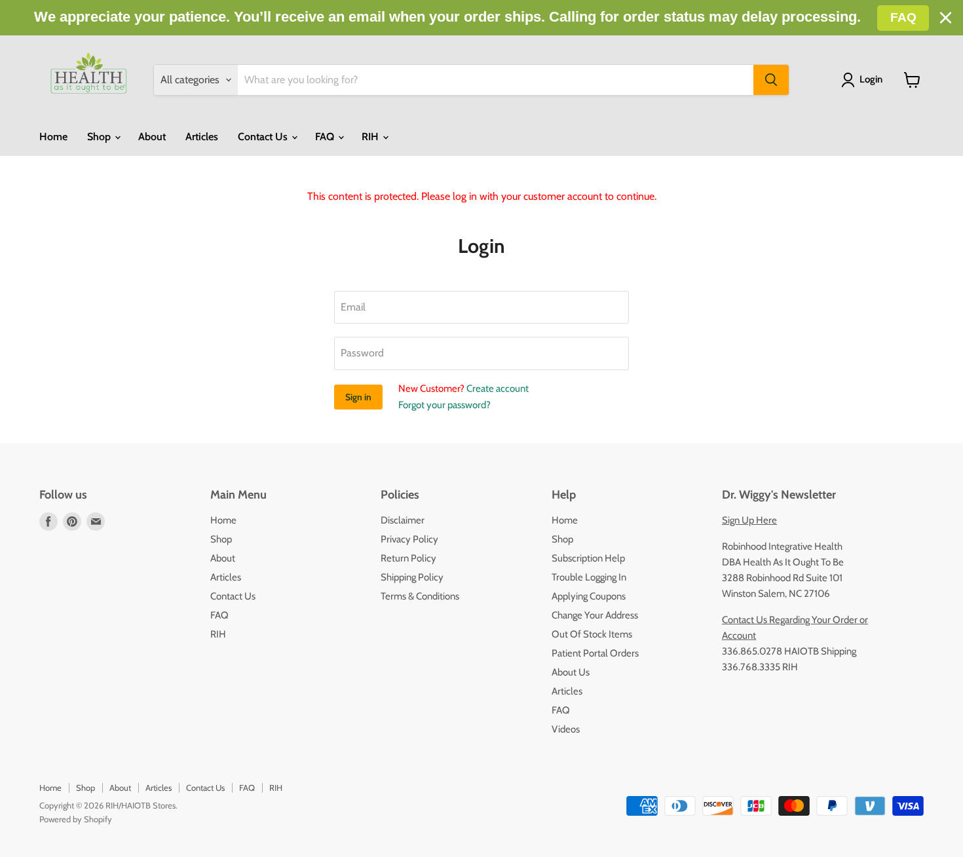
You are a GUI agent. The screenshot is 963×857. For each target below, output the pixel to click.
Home (53, 136)
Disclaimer (403, 520)
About (152, 136)
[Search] (771, 80)
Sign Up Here (749, 520)
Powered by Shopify (75, 819)
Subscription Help (588, 558)
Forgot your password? (444, 405)
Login (870, 79)
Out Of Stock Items (592, 634)
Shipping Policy (412, 577)
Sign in (358, 397)
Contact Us (264, 136)
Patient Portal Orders (595, 653)
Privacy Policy (409, 539)
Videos (566, 729)
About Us (571, 672)
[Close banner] (945, 18)
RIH (371, 136)
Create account (497, 388)
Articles (201, 136)
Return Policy (408, 558)
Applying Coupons (589, 596)
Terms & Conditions (420, 596)
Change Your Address (595, 615)
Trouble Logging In (589, 577)
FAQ (326, 136)
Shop (100, 136)
